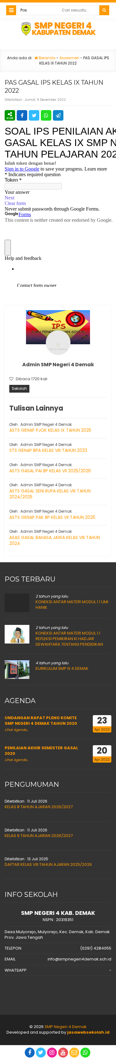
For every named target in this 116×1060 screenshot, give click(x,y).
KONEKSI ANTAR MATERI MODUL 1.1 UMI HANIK (72, 604)
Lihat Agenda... (16, 729)
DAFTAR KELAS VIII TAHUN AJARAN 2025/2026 (48, 864)
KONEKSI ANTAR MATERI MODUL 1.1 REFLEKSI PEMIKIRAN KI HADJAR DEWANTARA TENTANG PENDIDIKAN (69, 638)
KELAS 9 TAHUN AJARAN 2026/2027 (39, 836)
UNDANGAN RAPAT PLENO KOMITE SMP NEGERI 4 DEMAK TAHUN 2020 (41, 720)
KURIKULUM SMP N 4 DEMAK (62, 668)
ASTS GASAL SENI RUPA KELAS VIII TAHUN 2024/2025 (50, 494)
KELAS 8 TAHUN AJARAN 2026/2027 (39, 807)
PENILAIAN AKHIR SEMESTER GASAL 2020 (41, 750)
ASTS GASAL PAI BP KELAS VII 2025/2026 (50, 471)
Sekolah (19, 388)
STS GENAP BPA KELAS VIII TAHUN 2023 (48, 450)
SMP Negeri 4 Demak (66, 1027)
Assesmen (69, 57)
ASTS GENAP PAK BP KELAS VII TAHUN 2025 (52, 517)
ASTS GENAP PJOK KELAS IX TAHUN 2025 (50, 430)
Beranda (46, 57)
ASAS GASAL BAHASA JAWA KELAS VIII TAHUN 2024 (54, 540)
